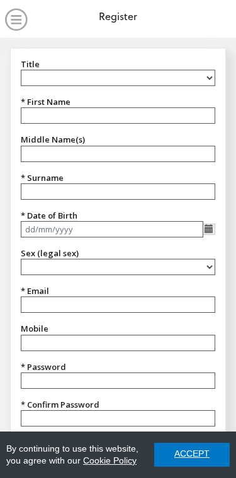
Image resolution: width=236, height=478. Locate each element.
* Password (43, 366)
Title (30, 64)
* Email (35, 290)
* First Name (45, 101)
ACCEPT (192, 454)
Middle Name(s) (53, 139)
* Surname (42, 177)
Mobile (34, 328)
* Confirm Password (60, 404)
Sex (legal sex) (50, 253)
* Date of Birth (49, 215)
